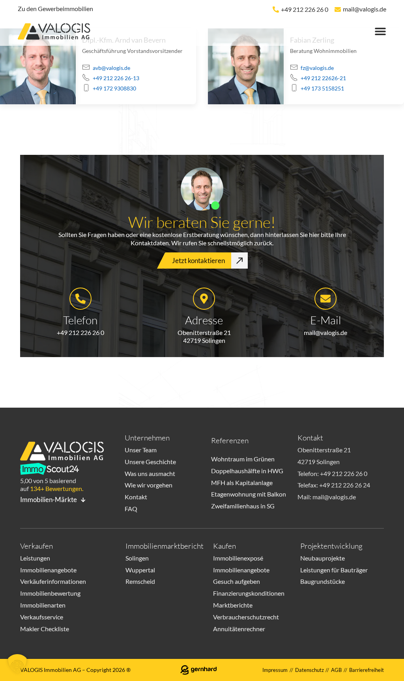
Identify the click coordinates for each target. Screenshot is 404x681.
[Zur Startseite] (57, 32)
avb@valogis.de (111, 67)
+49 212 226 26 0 (304, 9)
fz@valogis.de (317, 67)
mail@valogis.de (364, 9)
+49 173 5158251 (322, 88)
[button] (17, 663)
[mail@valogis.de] (338, 9)
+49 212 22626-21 (323, 78)
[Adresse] (204, 299)
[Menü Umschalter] (380, 31)
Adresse (204, 320)
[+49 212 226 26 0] (276, 9)
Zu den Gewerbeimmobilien (55, 8)
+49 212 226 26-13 (116, 78)
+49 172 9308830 (114, 88)
